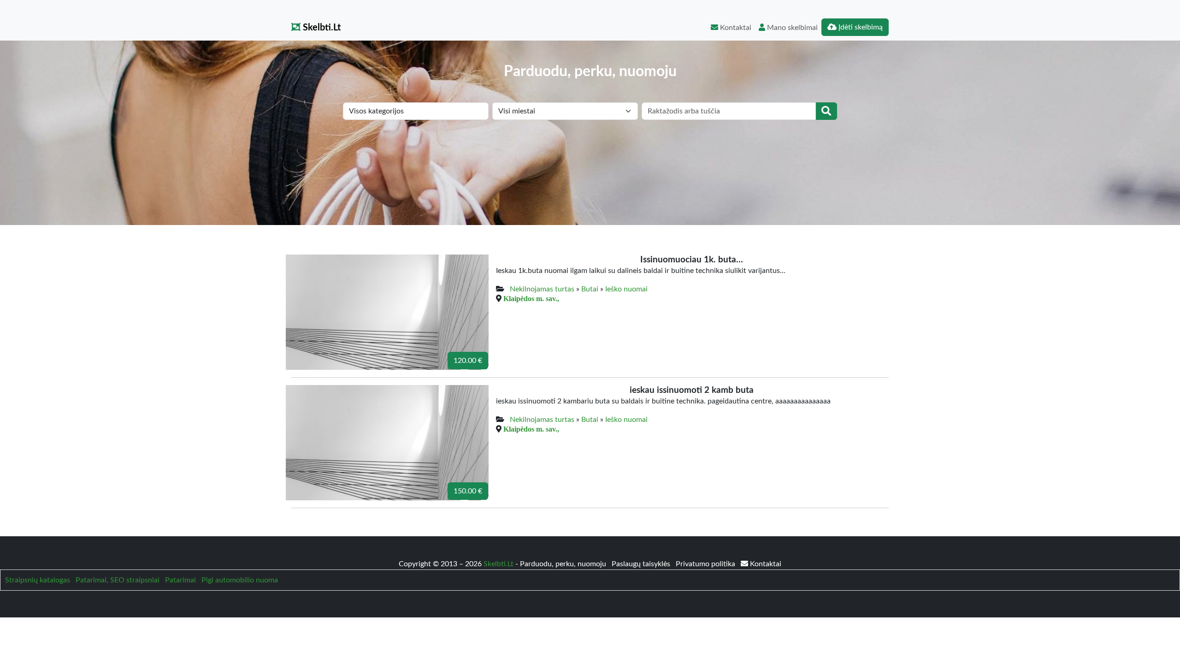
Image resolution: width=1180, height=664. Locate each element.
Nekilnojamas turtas (542, 289)
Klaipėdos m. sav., (531, 298)
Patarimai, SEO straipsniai (117, 580)
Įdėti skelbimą (860, 27)
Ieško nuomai (626, 289)
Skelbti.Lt (321, 27)
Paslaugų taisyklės (642, 564)
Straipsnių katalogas (37, 580)
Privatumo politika (706, 564)
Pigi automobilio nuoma (239, 580)
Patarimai (180, 580)
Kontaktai (734, 27)
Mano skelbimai (791, 27)
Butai (589, 289)
